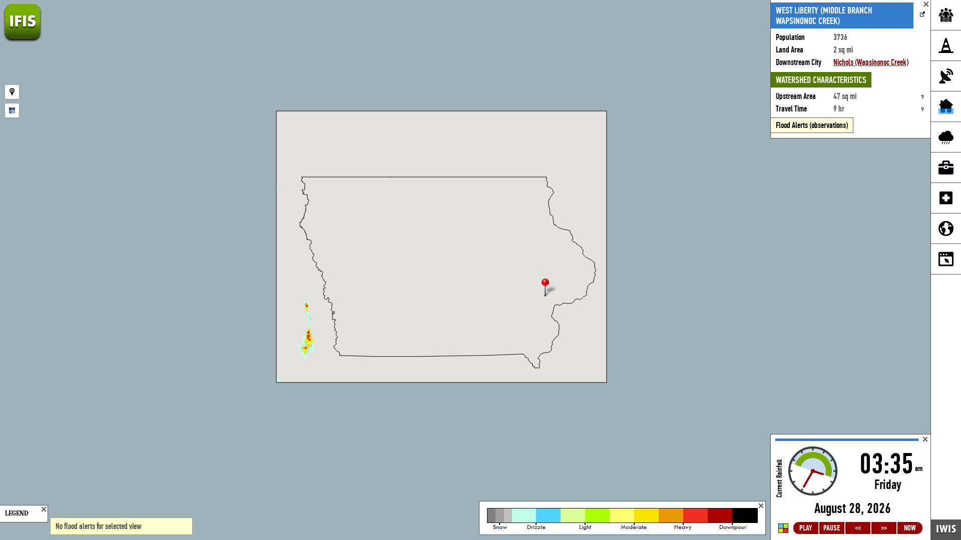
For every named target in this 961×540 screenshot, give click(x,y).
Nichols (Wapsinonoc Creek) (870, 62)
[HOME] (23, 40)
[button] (550, 288)
